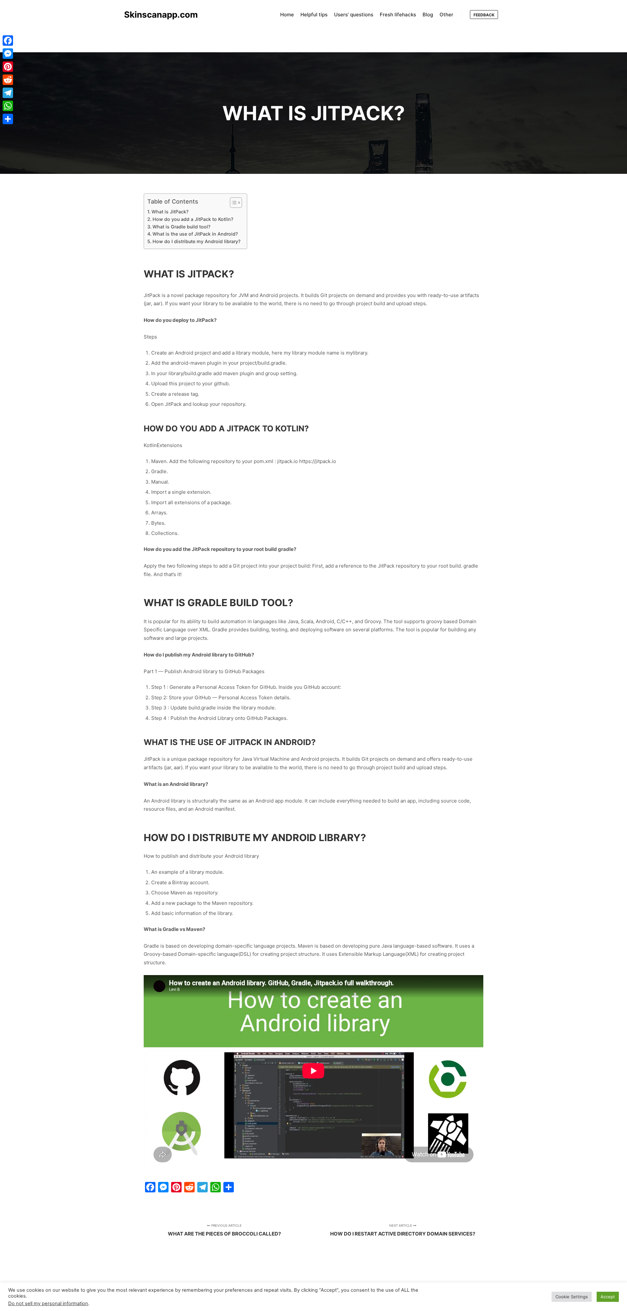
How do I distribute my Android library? (196, 241)
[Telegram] (7, 92)
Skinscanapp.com (156, 14)
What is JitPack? (170, 211)
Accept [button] (608, 1296)
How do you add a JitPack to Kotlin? (193, 219)
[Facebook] (7, 40)
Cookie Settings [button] (571, 1296)
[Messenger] (7, 53)
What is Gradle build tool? (181, 226)
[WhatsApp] (7, 105)
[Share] (7, 118)
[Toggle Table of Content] (232, 202)
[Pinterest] (7, 66)
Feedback (484, 14)
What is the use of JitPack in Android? (195, 234)
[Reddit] (7, 79)
